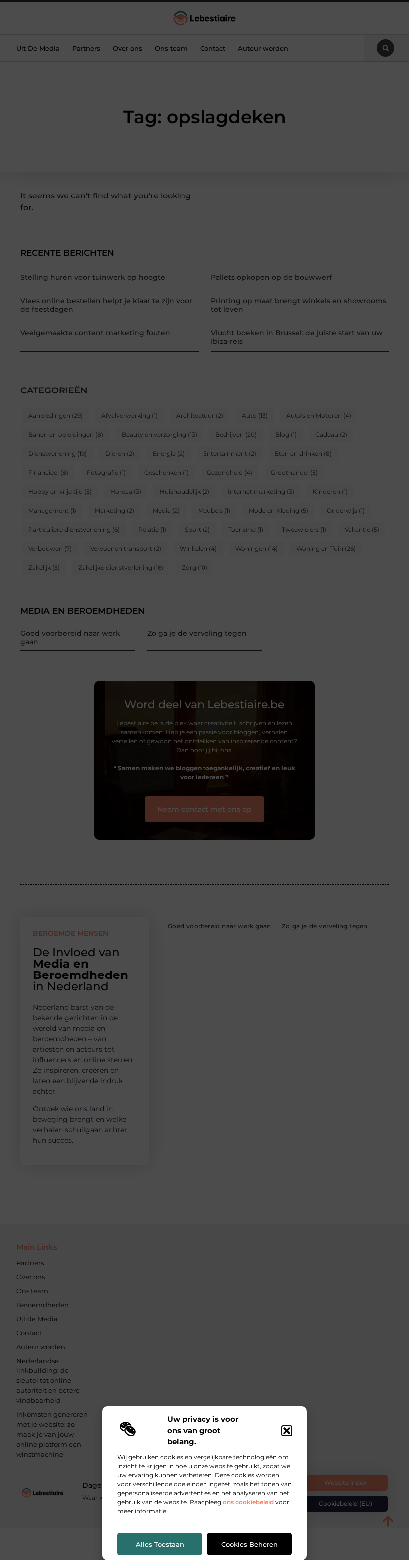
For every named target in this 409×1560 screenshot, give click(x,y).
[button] (287, 1431)
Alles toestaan (160, 1544)
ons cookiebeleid (248, 1502)
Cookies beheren (249, 1544)
